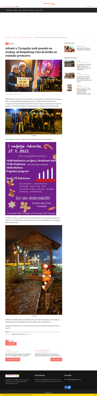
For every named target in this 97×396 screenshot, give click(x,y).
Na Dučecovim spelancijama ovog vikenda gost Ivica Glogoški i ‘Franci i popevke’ (18, 354)
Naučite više (35, 394)
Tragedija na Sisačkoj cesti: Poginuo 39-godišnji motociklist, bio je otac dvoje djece (48, 354)
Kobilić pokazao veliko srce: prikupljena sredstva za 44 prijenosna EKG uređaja (84, 91)
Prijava (16, 6)
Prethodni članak (13, 359)
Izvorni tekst (11, 344)
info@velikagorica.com (74, 379)
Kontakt (21, 6)
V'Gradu (11, 43)
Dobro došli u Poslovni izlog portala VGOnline (84, 49)
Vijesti (15, 37)
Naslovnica (8, 37)
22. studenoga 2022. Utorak (25, 37)
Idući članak (56, 359)
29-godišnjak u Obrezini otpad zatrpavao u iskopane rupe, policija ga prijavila (84, 67)
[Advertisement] (48, 24)
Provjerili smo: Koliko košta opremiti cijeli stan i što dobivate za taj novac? (84, 79)
